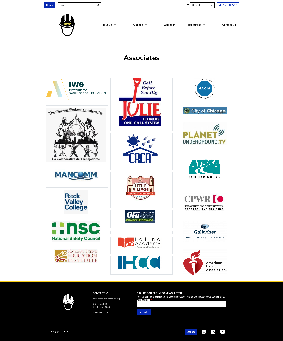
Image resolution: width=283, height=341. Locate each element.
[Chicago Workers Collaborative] (77, 137)
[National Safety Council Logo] (77, 234)
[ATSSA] (206, 171)
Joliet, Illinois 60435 (102, 307)
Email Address (143, 299)
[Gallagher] (206, 233)
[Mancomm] (77, 178)
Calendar (169, 25)
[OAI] (141, 219)
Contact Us (229, 25)
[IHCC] (141, 265)
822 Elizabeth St (100, 304)
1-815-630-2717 (100, 312)
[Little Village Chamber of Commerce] (141, 190)
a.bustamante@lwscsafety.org (106, 299)
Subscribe (144, 312)
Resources (194, 25)
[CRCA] (141, 151)
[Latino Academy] (141, 245)
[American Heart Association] (206, 265)
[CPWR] (206, 205)
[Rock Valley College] (77, 204)
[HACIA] (206, 91)
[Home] (67, 16)
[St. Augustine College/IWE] (77, 92)
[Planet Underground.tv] (206, 136)
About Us (106, 25)
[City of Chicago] (206, 113)
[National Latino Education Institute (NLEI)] (77, 258)
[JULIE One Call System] (141, 104)
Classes (138, 25)
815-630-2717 (229, 5)
